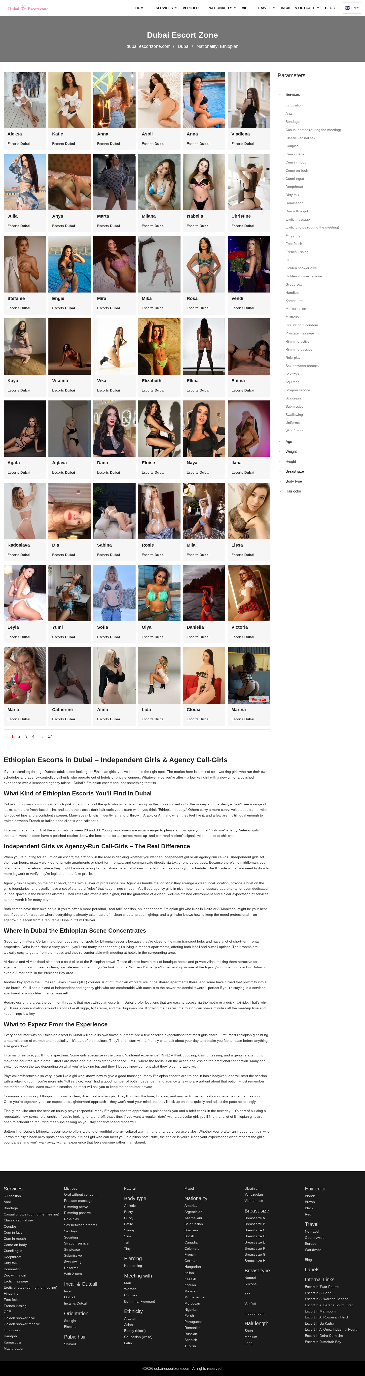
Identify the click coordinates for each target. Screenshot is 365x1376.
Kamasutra (12, 1342)
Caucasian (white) (138, 1337)
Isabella (195, 216)
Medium (251, 1337)
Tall (126, 1242)
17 (50, 736)
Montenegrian (195, 1297)
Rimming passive (77, 1213)
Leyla (13, 627)
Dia (55, 545)
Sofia (102, 627)
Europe (310, 1243)
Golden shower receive (22, 1324)
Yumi (57, 627)
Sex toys (70, 1231)
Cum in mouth (15, 1239)
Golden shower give (19, 1318)
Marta (103, 216)
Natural (130, 1188)
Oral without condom (80, 1194)
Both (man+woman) (139, 1301)
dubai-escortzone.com (149, 46)
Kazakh (190, 1279)
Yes (247, 1294)
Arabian (130, 1318)
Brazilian (191, 1230)
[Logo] (28, 8)
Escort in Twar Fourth (322, 1287)
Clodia (193, 709)
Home (140, 8)
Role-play (71, 1219)
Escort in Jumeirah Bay (323, 1342)
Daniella (195, 627)
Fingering (11, 1293)
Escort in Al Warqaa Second (326, 1299)
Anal (7, 1202)
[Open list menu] (280, 441)
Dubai (183, 46)
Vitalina (60, 380)
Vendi (237, 298)
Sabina (104, 545)
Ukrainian (252, 1188)
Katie (57, 133)
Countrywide (315, 1238)
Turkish (190, 1346)
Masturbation (14, 1348)
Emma (238, 380)
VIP (244, 8)
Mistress (70, 1188)
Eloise (148, 462)
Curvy (128, 1218)
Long (249, 1343)
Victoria (239, 627)
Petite (128, 1224)
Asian (128, 1325)
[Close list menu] (280, 94)
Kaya (12, 380)
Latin (128, 1343)
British (189, 1236)
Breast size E (255, 1242)
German (190, 1261)
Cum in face (13, 1232)
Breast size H (255, 1261)
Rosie (148, 545)
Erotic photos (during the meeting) (30, 1287)
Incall (68, 1291)
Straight (70, 1321)
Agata (13, 462)
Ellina (193, 380)
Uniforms (71, 1268)
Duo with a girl (15, 1275)
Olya (146, 627)
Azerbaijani (193, 1218)
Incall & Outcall (75, 1303)
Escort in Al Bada (318, 1293)
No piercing (133, 1266)
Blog (330, 8)
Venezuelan (254, 1194)
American (191, 1206)
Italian (189, 1273)
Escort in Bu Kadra (319, 1323)
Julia (12, 216)
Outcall (69, 1297)
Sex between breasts (80, 1225)
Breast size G (255, 1254)
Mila (191, 545)
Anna (102, 133)
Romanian (192, 1328)
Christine (241, 216)
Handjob (10, 1336)
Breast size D (255, 1236)
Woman (130, 1289)
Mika (147, 298)
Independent (254, 1313)
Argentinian (193, 1212)
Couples (10, 1226)
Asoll (147, 133)
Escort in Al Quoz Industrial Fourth (332, 1329)
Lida (146, 709)
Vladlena (240, 133)
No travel (312, 1231)
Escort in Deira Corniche (324, 1336)
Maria (13, 709)
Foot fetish (12, 1300)
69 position (12, 1196)
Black (309, 1208)
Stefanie (16, 298)
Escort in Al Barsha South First (329, 1305)
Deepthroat (12, 1257)
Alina (102, 709)
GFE (7, 1312)
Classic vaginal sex (19, 1220)
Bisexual (70, 1327)
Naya (192, 462)
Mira (101, 298)
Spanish (190, 1340)
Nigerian (191, 1309)
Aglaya (59, 462)
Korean (190, 1285)
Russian (190, 1334)
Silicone (251, 1284)
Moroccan (192, 1303)
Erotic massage (16, 1281)
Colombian (192, 1248)
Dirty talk (10, 1263)
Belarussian (193, 1224)
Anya (57, 216)
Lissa (237, 545)
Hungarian (192, 1267)
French (190, 1254)
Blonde (310, 1196)
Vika (101, 380)
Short (249, 1331)
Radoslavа (18, 545)
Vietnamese (254, 1201)
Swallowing (72, 1262)
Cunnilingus (13, 1251)
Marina (238, 709)
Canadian (192, 1242)
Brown (310, 1202)
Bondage (11, 1208)
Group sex (12, 1330)
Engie (58, 298)
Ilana (236, 462)
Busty (128, 1212)
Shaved (70, 1344)
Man (127, 1283)
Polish (189, 1315)
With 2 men (73, 1274)
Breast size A (255, 1218)
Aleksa (14, 133)
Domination (13, 1269)
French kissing (15, 1306)
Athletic (130, 1206)
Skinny (129, 1230)
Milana (149, 216)
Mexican (191, 1291)
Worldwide (313, 1250)
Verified (191, 8)
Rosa (192, 298)
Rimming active (76, 1207)
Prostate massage (78, 1201)
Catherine (62, 709)
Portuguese (193, 1322)
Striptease (72, 1249)
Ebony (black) (135, 1331)
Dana (102, 462)
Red (308, 1214)
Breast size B (255, 1224)
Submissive (73, 1255)
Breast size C (255, 1230)
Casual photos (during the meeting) (31, 1214)
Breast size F (255, 1248)
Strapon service (76, 1243)
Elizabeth (151, 380)
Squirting (71, 1237)
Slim (127, 1236)
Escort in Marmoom (320, 1311)
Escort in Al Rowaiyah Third (326, 1317)
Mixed (189, 1188)
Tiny (127, 1248)
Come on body (15, 1245)
